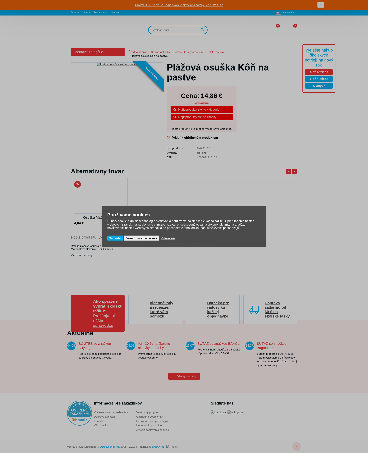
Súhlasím (115, 238)
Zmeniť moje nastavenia (141, 238)
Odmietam (168, 238)
